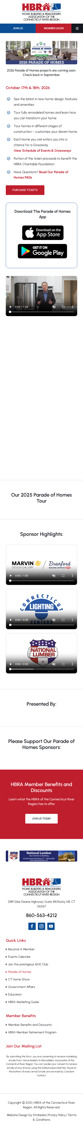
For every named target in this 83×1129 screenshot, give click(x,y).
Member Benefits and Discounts (30, 1025)
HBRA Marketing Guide (23, 1002)
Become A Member (21, 949)
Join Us (18, 28)
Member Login (54, 28)
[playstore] (42, 245)
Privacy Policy (57, 1115)
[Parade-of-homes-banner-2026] (41, 42)
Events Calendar (19, 957)
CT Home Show (19, 979)
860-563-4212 (41, 915)
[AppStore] (42, 227)
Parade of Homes (19, 972)
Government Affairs (21, 987)
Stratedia (39, 1115)
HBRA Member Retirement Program (32, 1032)
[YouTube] (51, 926)
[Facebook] (32, 926)
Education (15, 994)
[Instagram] (41, 926)
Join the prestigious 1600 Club (28, 964)
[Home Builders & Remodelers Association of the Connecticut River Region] (41, 879)
